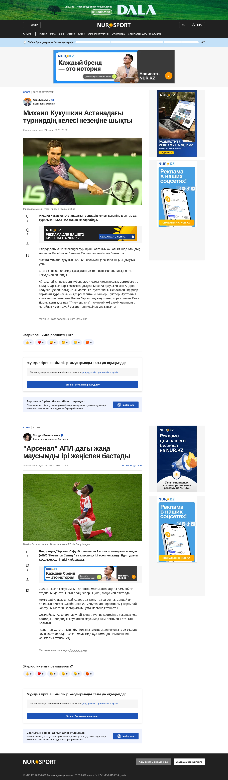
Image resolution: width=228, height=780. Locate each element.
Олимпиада (118, 33)
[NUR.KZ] (114, 25)
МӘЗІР (34, 25)
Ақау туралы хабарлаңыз (153, 761)
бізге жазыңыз (78, 319)
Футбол (43, 33)
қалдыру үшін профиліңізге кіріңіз (99, 372)
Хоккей (71, 33)
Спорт (27, 33)
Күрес (81, 33)
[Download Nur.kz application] (114, 10)
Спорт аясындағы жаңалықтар (144, 33)
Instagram (128, 405)
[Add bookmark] (28, 255)
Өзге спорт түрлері (98, 33)
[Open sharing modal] (27, 243)
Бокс (61, 33)
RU (183, 25)
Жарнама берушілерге (189, 761)
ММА (53, 33)
